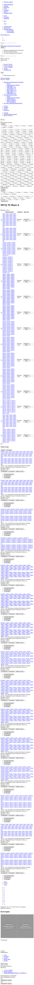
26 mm (30, 144)
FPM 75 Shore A (11, 99)
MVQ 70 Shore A (11, 100)
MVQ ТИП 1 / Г (11, 89)
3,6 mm (30, 125)
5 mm (11, 129)
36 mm (14, 148)
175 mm (30, 176)
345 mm (15, 186)
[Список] (1, 209)
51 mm (14, 153)
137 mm (26, 172)
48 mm (27, 151)
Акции (6, 108)
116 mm (24, 167)
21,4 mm (30, 142)
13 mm (30, 136)
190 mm (26, 178)
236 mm (19, 181)
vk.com (6, 68)
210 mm (8, 180)
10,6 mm (20, 134)
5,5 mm (17, 129)
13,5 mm (5, 137)
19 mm (18, 140)
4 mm (4, 127)
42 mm (20, 150)
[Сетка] (4, 209)
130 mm (29, 170)
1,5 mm (4, 125)
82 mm (29, 159)
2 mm (11, 125)
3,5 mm (23, 125)
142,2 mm (23, 173)
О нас (5, 955)
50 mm (7, 153)
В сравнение (7, 476)
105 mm (5, 165)
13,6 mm (12, 137)
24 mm (17, 144)
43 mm (27, 150)
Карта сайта (7, 959)
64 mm (29, 156)
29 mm (17, 145)
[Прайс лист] (2, 209)
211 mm (15, 180)
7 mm (11, 131)
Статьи (6, 106)
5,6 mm (24, 129)
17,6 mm (29, 139)
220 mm (5, 181)
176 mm (5, 178)
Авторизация (10, 32)
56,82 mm (21, 154)
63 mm (22, 156)
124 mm (29, 169)
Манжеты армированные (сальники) (13, 82)
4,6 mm (4, 129)
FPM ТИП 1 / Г (11, 86)
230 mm (12, 181)
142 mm (15, 173)
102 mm (24, 164)
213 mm (22, 180)
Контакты (6, 110)
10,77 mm (28, 134)
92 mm (15, 162)
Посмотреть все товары (13, 85)
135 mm (19, 172)
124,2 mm (5, 170)
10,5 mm (12, 134)
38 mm (27, 148)
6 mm (31, 129)
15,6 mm (8, 139)
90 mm (9, 162)
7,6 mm (24, 131)
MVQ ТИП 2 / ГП (12, 90)
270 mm (29, 183)
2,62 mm (12, 196)
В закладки (7, 477)
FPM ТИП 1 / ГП (11, 87)
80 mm (22, 159)
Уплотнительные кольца (10, 94)
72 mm (29, 158)
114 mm (10, 167)
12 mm (16, 136)
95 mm (22, 162)
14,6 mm (26, 137)
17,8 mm (5, 140)
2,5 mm (5, 196)
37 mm (20, 148)
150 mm (12, 175)
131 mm (5, 172)
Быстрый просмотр (9, 474)
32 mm (4, 147)
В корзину (9, 450)
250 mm (8, 183)
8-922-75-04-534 (8, 65)
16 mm (15, 139)
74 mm (9, 159)
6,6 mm (4, 131)
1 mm (4, 192)
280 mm (5, 184)
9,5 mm (24, 133)
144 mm (30, 173)
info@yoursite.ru (8, 971)
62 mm (15, 156)
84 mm (9, 161)
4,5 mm (10, 127)
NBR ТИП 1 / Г (11, 92)
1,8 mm (25, 192)
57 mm (29, 154)
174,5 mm (23, 176)
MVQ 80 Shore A (11, 102)
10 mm (5, 134)
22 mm (4, 144)
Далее (5, 884)
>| (4, 904)
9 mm (18, 133)
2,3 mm (6, 194)
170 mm (8, 176)
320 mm (8, 186)
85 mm (15, 161)
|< (4, 887)
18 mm (12, 140)
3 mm (17, 125)
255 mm (15, 183)
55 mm (7, 154)
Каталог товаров (5, 78)
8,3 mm (4, 133)
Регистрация (10, 30)
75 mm (15, 159)
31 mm (30, 145)
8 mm (31, 131)
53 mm (27, 153)
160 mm (26, 175)
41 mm (14, 150)
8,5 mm (11, 133)
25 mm (24, 144)
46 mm (14, 151)
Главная (6, 107)
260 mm (22, 183)
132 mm (12, 172)
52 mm (20, 153)
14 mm (19, 137)
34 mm (25, 147)
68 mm (9, 158)
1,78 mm (18, 192)
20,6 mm (16, 142)
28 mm (11, 145)
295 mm (26, 184)
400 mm (29, 186)
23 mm (11, 144)
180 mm (12, 178)
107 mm (13, 165)
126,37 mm (21, 170)
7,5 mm (17, 131)
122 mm (21, 169)
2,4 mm (13, 194)
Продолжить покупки (6, 980)
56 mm (14, 154)
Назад (8, 83)
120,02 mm (13, 169)
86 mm (22, 161)
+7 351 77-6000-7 (8, 67)
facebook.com (7, 70)
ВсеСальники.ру (5, 34)
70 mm (22, 158)
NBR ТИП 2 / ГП (11, 93)
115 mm (17, 167)
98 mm (29, 162)
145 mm (5, 175)
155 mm (19, 175)
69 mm (15, 158)
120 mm (5, 169)
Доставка (6, 956)
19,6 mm (25, 140)
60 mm (9, 156)
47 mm (20, 151)
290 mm (19, 184)
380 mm (22, 186)
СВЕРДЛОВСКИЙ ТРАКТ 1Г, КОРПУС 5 (15, 973)
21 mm (23, 142)
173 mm (15, 176)
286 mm (12, 184)
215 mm (29, 180)
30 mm (24, 145)
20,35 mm (8, 142)
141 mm (8, 173)
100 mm (17, 164)
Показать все (4, 187)
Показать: (3, 210)
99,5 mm (9, 164)
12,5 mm (23, 136)
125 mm (13, 170)
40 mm (7, 150)
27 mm (4, 145)
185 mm (19, 178)
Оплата (6, 957)
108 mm (20, 165)
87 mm (29, 161)
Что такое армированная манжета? (13, 103)
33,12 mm (18, 147)
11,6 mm (9, 136)
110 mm (27, 165)
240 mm (26, 181)
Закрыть (3, 450)
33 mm (11, 147)
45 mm (7, 151)
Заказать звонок (8, 64)
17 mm (21, 139)
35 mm (7, 148)
